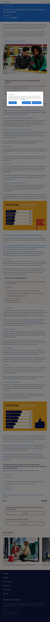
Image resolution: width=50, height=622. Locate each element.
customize (12, 102)
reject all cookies (26, 102)
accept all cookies (37, 102)
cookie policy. (23, 99)
